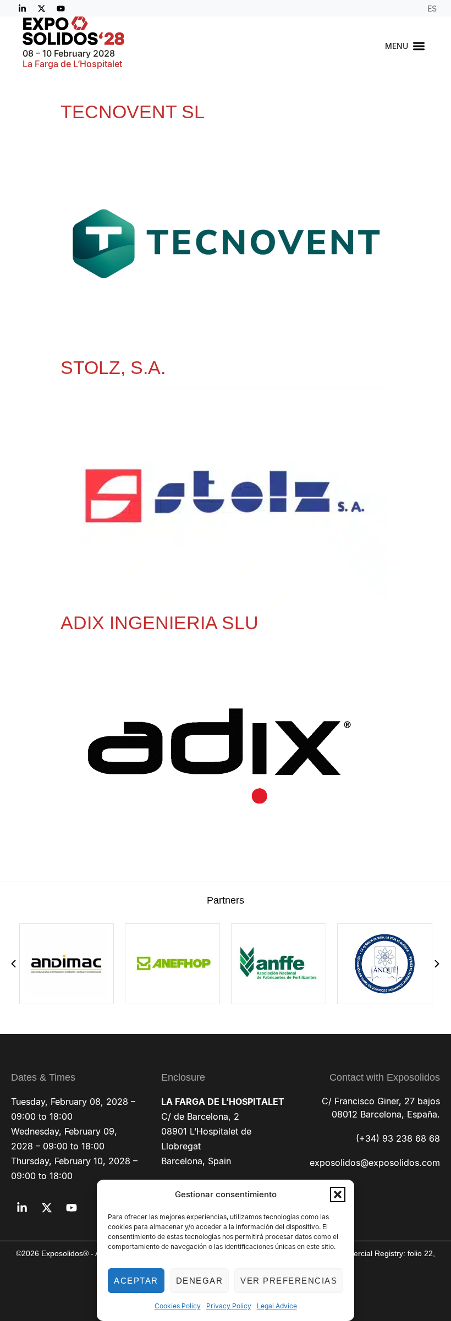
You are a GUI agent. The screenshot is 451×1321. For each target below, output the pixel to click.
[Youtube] (60, 8)
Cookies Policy (178, 1306)
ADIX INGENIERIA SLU (159, 622)
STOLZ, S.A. (113, 367)
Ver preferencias (288, 1280)
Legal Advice (277, 1306)
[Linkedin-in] (22, 8)
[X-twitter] (41, 8)
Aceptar (136, 1280)
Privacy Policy (228, 1306)
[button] (337, 1194)
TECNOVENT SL (133, 111)
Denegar (199, 1280)
